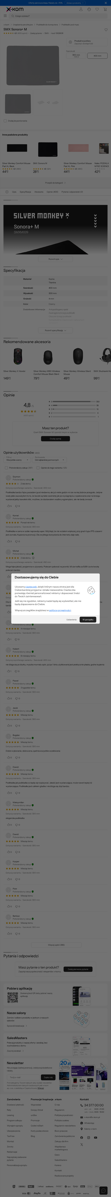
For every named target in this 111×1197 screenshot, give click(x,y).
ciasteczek (31, 586)
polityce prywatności (60, 610)
